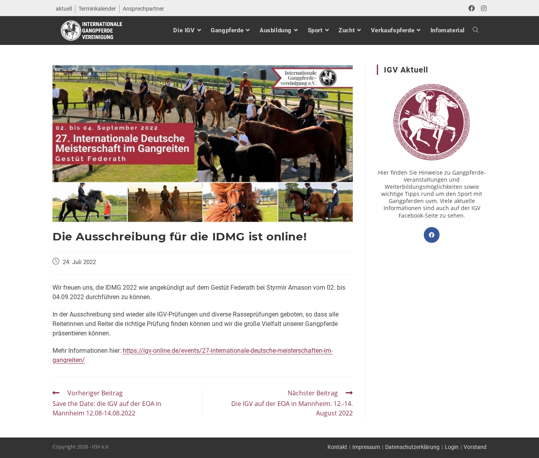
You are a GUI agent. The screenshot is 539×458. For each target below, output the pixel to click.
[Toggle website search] (472, 30)
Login (452, 447)
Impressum (366, 447)
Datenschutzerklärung (412, 447)
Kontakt (337, 447)
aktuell (64, 9)
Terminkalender (97, 9)
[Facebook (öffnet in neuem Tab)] (471, 9)
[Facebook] (432, 235)
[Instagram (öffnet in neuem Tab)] (482, 9)
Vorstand (475, 447)
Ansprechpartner (143, 9)
